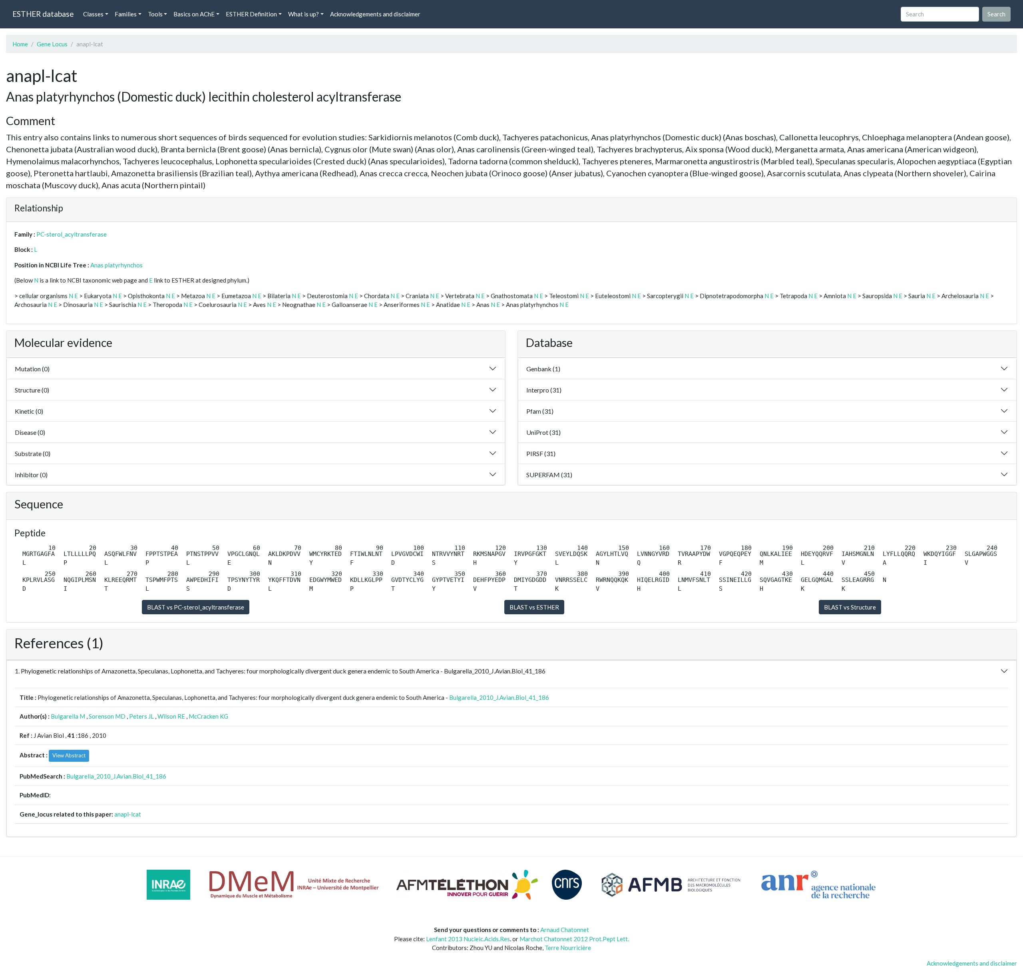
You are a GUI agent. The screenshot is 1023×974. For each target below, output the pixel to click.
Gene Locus (52, 44)
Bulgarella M (68, 716)
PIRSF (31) (540, 453)
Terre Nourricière (568, 947)
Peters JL (141, 716)
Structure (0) (32, 390)
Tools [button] (155, 14)
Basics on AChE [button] (194, 14)
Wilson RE (171, 716)
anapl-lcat (127, 814)
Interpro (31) (543, 390)
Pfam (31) (539, 411)
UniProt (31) (543, 432)
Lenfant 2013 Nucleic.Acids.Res (468, 938)
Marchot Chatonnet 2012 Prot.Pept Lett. (574, 938)
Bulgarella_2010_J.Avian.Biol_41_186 (499, 697)
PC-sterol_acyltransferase (71, 234)
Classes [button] (93, 14)
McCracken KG (208, 716)
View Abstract (69, 755)
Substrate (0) (32, 453)
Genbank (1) (543, 368)
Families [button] (126, 14)
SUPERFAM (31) (549, 474)
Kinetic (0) (29, 411)
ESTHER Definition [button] (251, 14)
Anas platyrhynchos (116, 265)
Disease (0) (30, 432)
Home (20, 44)
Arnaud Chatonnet (564, 929)
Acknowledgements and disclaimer (375, 14)
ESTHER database (43, 13)
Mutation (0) (32, 368)
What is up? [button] (303, 14)
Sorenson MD (107, 716)
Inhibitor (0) (31, 474)
